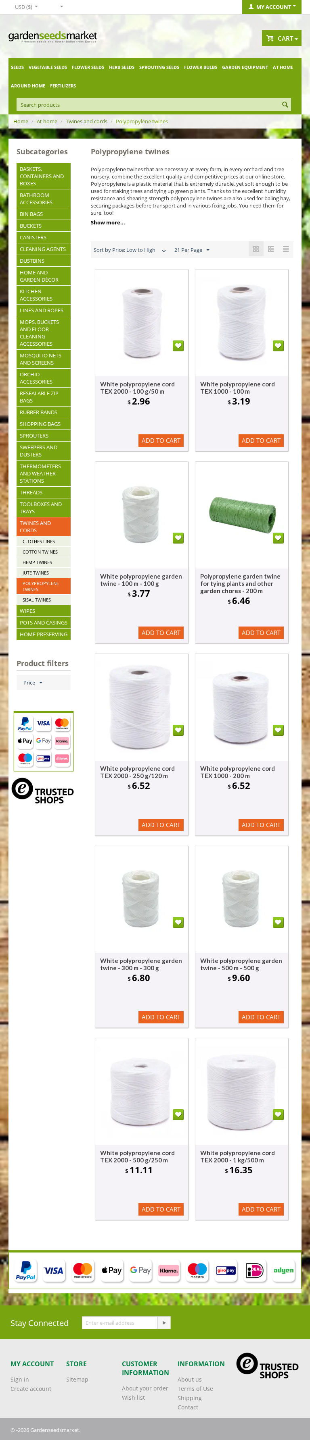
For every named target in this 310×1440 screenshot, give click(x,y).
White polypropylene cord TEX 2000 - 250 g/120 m (137, 772)
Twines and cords (86, 121)
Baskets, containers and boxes (42, 176)
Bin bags (31, 214)
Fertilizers (63, 86)
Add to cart (161, 440)
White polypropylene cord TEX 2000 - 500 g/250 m (137, 1156)
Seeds (17, 67)
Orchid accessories (36, 378)
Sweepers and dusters (38, 451)
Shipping (190, 1398)
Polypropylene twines (41, 586)
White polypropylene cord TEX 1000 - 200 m (237, 772)
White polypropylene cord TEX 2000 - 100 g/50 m (137, 387)
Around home (28, 86)
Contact (188, 1407)
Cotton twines (40, 552)
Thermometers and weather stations (40, 473)
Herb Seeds (121, 67)
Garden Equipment (245, 67)
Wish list (133, 1397)
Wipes (27, 610)
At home (283, 67)
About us (190, 1379)
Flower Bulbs (200, 67)
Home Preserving (43, 634)
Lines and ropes (41, 310)
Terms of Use (195, 1388)
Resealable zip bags (39, 397)
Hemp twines (37, 562)
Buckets (31, 225)
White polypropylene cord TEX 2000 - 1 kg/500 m (237, 1156)
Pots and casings (43, 622)
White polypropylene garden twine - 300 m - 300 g (141, 964)
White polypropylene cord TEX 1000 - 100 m (237, 387)
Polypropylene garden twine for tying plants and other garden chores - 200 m (240, 583)
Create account (30, 1388)
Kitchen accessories (36, 295)
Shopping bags (40, 423)
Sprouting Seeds (159, 67)
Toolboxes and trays (41, 507)
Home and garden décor (39, 276)
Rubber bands (38, 412)
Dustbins (32, 260)
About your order (145, 1388)
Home (20, 121)
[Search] (285, 105)
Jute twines (36, 573)
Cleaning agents (43, 249)
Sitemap (77, 1379)
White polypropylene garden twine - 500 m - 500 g (241, 964)
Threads (31, 492)
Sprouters (34, 435)
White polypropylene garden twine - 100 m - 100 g (141, 580)
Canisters (33, 237)
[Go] (163, 1323)
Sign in (19, 1379)
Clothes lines (39, 541)
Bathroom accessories (36, 198)
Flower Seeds (88, 67)
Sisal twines (37, 600)
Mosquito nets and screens (40, 359)
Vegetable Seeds (48, 67)
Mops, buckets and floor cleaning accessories (39, 332)
